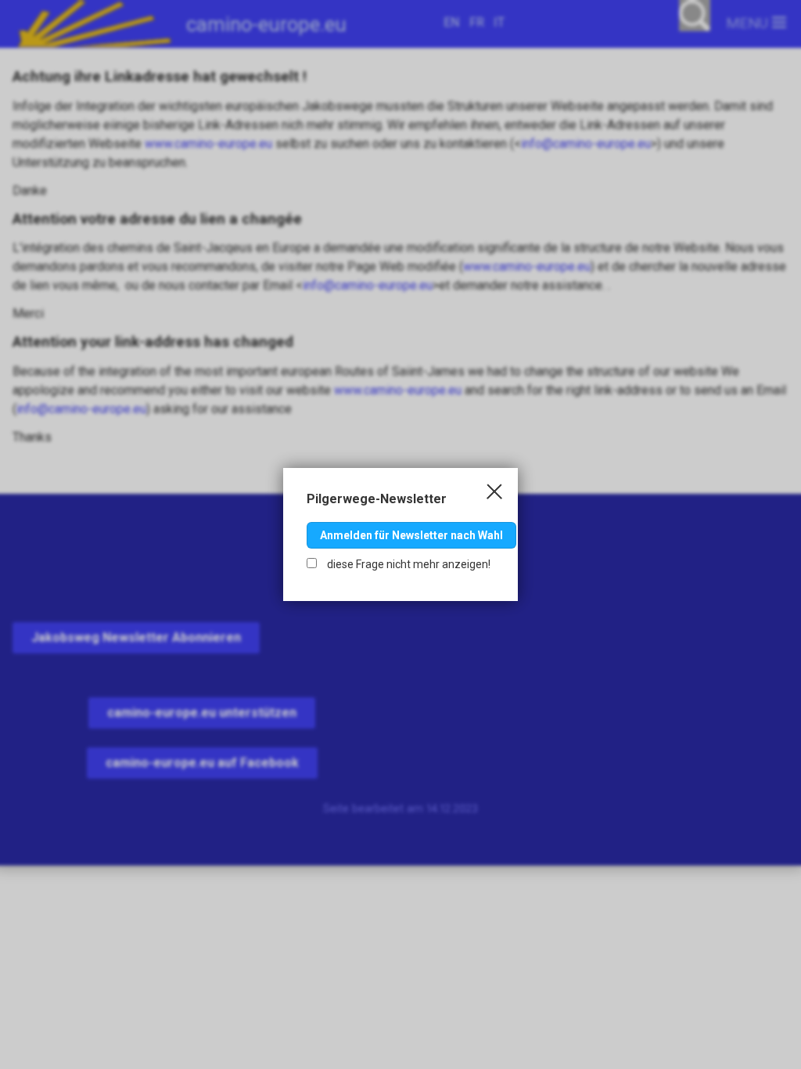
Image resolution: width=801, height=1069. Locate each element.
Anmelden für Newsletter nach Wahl (411, 535)
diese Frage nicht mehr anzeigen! (407, 564)
